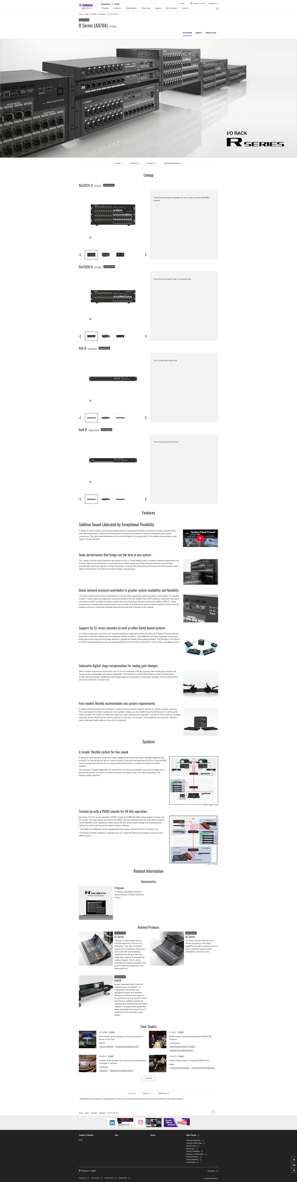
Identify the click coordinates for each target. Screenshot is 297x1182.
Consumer (211, 3)
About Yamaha (191, 1135)
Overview (187, 32)
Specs (199, 32)
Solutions (117, 8)
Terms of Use (95, 1178)
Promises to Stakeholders (195, 1154)
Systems (150, 163)
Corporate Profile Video (194, 1143)
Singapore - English (199, 3)
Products (105, 8)
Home (81, 14)
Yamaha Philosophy (193, 1151)
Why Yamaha (171, 8)
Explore (185, 8)
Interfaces (102, 14)
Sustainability (190, 1162)
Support (158, 8)
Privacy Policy (109, 1178)
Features (133, 163)
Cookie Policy (123, 1178)
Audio (117, 4)
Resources (145, 8)
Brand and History (192, 1157)
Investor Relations (192, 1159)
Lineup (117, 163)
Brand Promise (191, 1146)
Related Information (172, 163)
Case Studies (131, 8)
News (116, 1135)
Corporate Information (193, 1140)
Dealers (182, 3)
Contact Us (82, 1178)
